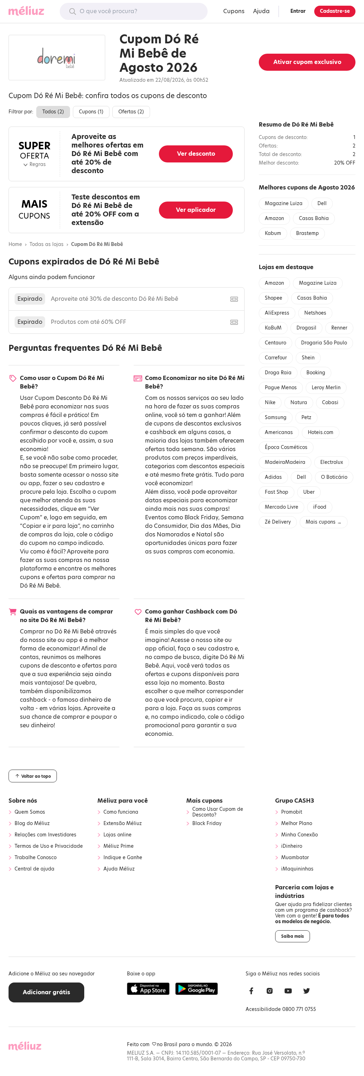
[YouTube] (288, 992)
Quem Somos (30, 812)
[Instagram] (269, 992)
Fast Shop (276, 492)
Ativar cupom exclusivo (307, 62)
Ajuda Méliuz (119, 869)
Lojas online (117, 835)
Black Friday (201, 517)
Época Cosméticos (286, 447)
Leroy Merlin (326, 387)
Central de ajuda (34, 869)
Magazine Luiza (284, 203)
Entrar (298, 11)
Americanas (279, 432)
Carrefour (276, 357)
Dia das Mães (209, 526)
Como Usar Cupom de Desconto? (217, 812)
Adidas (273, 477)
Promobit (291, 812)
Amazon (274, 218)
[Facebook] (251, 992)
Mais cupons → (324, 522)
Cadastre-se (335, 11)
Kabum (273, 233)
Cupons (234, 11)
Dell (322, 203)
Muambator (295, 858)
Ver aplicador (196, 210)
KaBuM (273, 328)
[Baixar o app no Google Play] (196, 989)
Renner (339, 328)
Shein (308, 357)
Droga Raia (278, 372)
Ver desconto (196, 154)
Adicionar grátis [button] (46, 992)
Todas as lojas (47, 244)
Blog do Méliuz (32, 823)
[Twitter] (306, 992)
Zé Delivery (278, 522)
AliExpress (277, 313)
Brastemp (307, 233)
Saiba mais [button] (292, 936)
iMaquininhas (297, 869)
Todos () (53, 111)
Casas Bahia (314, 218)
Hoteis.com (320, 432)
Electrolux (331, 462)
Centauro (275, 342)
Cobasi (330, 402)
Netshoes (315, 313)
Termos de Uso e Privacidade (49, 846)
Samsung (276, 417)
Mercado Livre (281, 507)
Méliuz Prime (118, 846)
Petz (306, 417)
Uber (309, 492)
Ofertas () (131, 111)
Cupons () (91, 111)
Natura (298, 402)
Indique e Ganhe (122, 858)
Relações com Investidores (45, 835)
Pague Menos (281, 387)
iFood (319, 507)
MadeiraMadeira (285, 462)
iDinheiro (291, 846)
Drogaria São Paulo (324, 342)
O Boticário (334, 477)
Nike (270, 402)
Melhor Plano (296, 823)
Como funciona (120, 812)
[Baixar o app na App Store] (148, 989)
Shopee (273, 298)
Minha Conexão (299, 835)
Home (15, 244)
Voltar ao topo (35, 776)
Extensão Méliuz (122, 823)
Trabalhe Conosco (36, 858)
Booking (315, 372)
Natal (204, 534)
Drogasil (306, 328)
